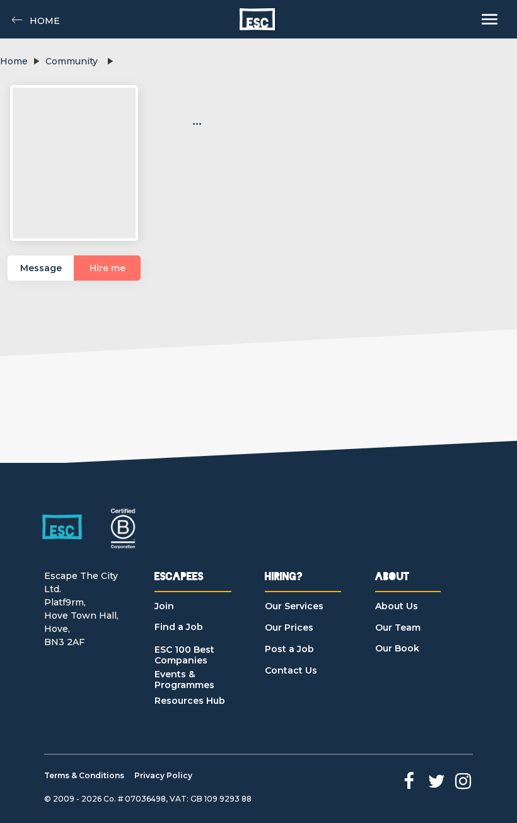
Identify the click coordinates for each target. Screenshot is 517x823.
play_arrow (36, 61)
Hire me (107, 268)
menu (489, 19)
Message (41, 268)
